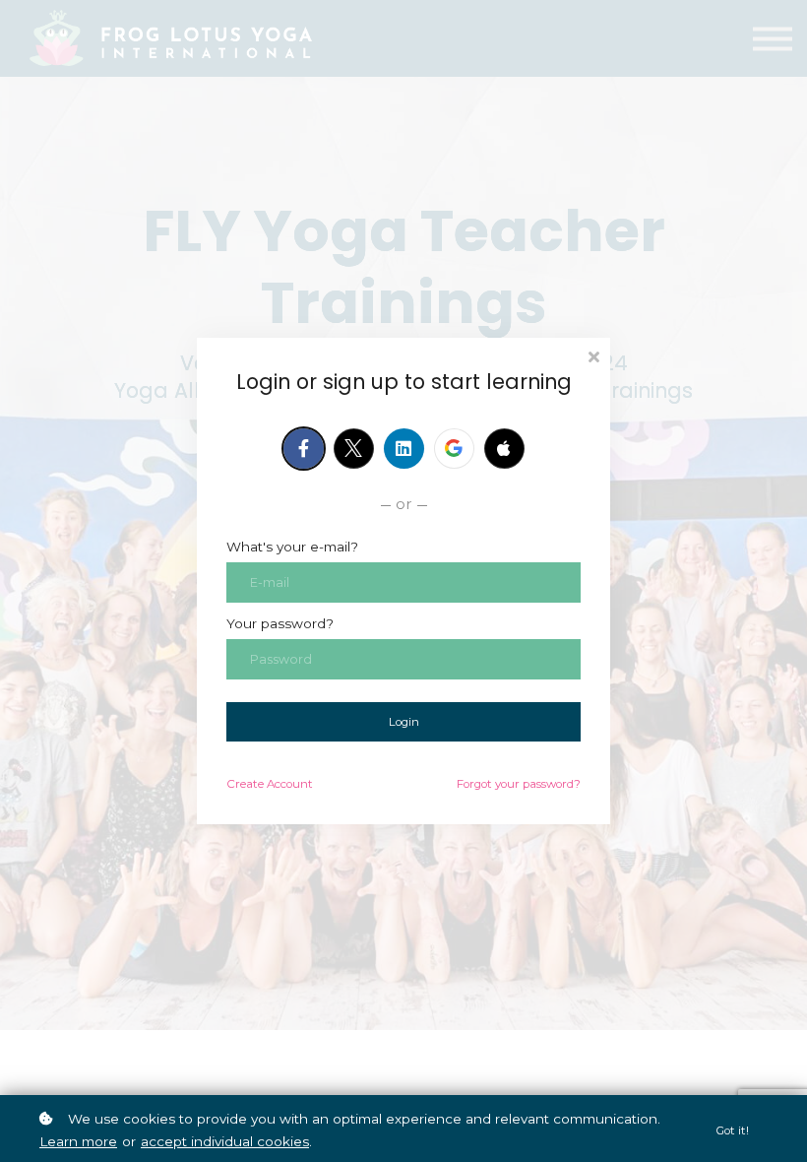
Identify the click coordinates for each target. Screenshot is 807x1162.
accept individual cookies (225, 1141)
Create (269, 784)
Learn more (78, 1141)
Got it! (732, 1130)
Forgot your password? (519, 784)
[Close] (593, 355)
